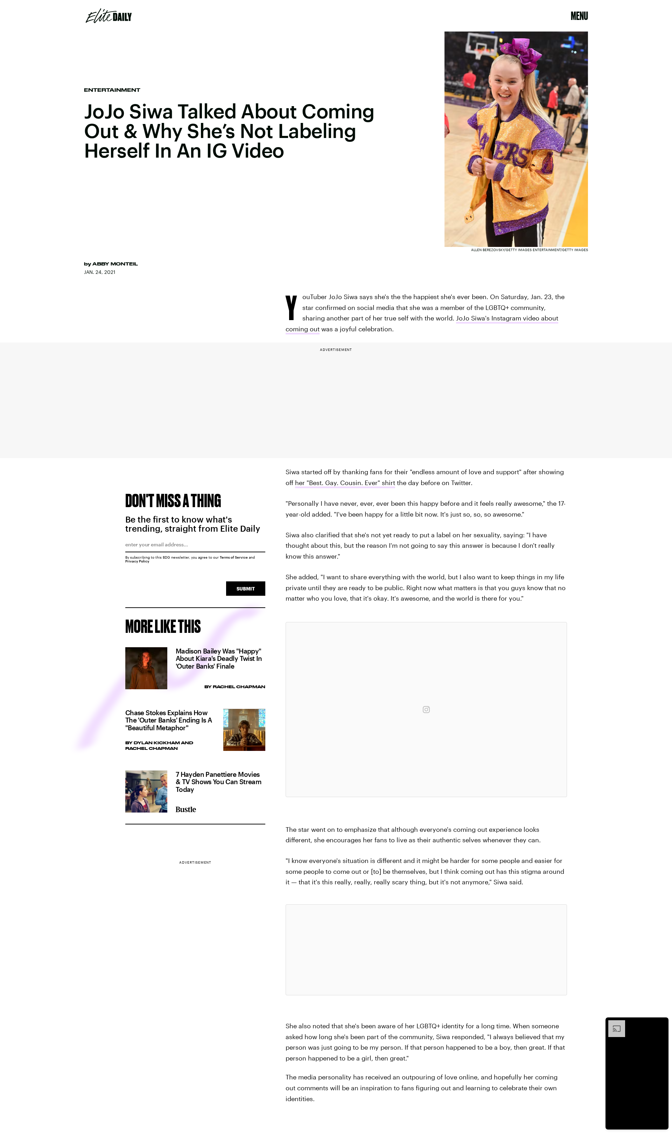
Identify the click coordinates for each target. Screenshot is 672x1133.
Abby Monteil (115, 263)
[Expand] (613, 1024)
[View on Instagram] (426, 709)
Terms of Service (234, 557)
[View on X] (426, 950)
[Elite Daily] (108, 15)
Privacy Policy (137, 561)
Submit (246, 588)
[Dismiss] (660, 1024)
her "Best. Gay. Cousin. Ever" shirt (345, 482)
